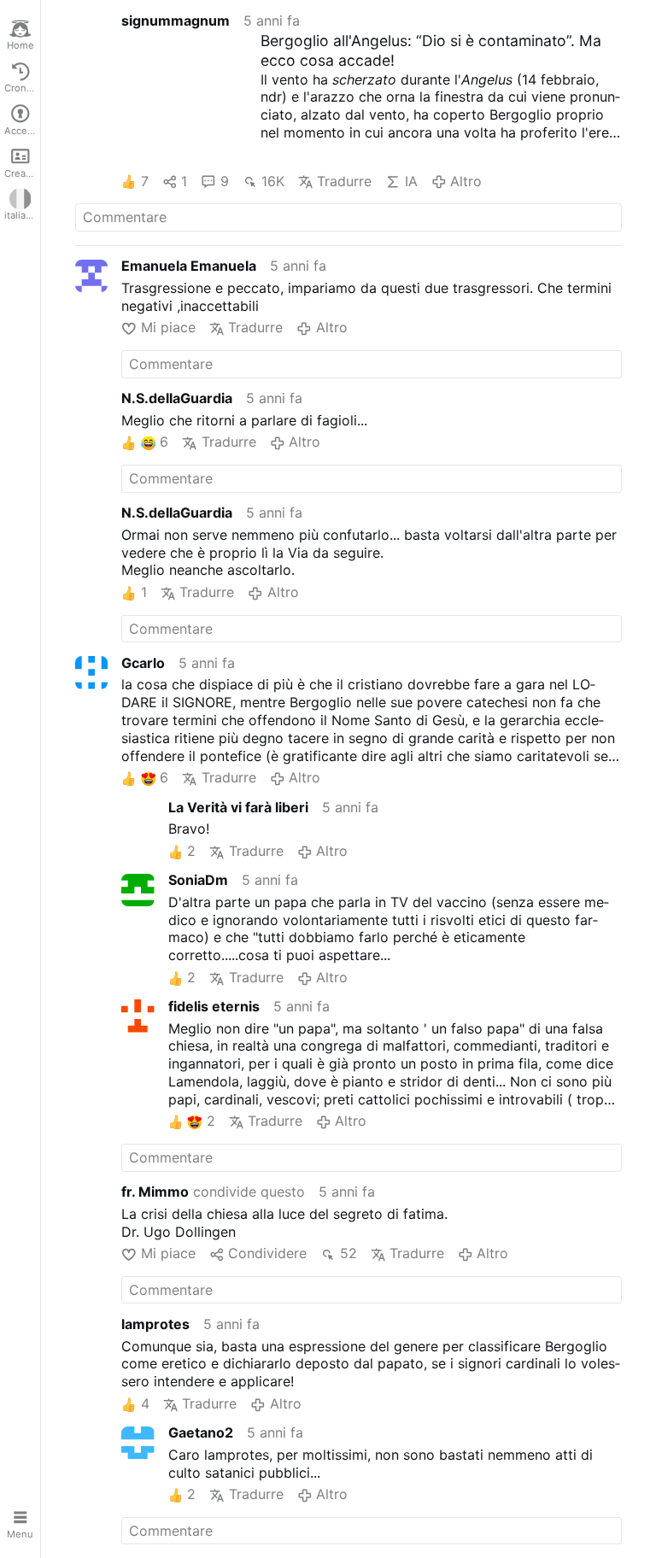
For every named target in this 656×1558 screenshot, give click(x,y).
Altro (466, 181)
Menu (20, 1534)
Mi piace (168, 327)
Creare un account (22, 173)
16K (272, 181)
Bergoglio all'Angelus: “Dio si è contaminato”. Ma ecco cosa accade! (431, 50)
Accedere (22, 131)
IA (411, 181)
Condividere (267, 1253)
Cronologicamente (22, 88)
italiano (21, 215)
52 (348, 1253)
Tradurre (344, 181)
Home (20, 45)
